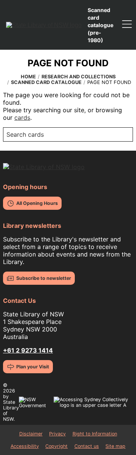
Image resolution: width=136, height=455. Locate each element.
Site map (115, 446)
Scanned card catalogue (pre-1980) (100, 25)
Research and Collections (79, 76)
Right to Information (95, 434)
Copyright (56, 446)
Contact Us (19, 300)
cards (22, 117)
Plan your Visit (32, 366)
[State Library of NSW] (44, 25)
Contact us (86, 446)
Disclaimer (31, 434)
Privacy (57, 434)
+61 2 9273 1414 (28, 350)
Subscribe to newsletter (43, 278)
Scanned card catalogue (46, 82)
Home (28, 76)
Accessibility (25, 446)
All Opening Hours (37, 203)
